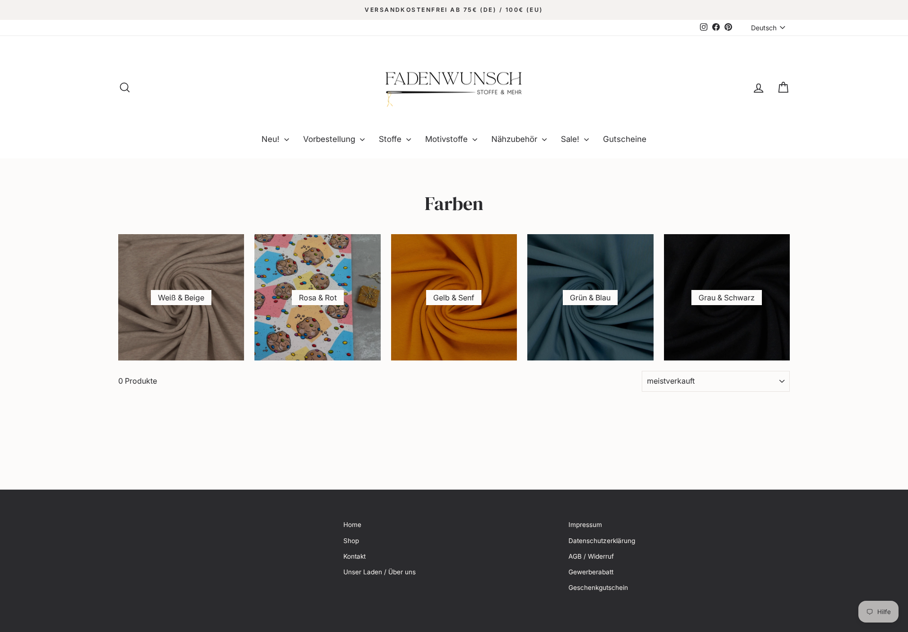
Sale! (571, 139)
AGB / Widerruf (591, 556)
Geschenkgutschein (598, 587)
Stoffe (391, 139)
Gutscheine (624, 139)
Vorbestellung (330, 139)
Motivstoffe (447, 139)
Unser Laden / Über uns (379, 572)
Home (352, 524)
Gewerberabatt (590, 572)
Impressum (585, 524)
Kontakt (354, 556)
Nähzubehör (515, 139)
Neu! (272, 139)
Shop (351, 540)
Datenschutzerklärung (601, 540)
